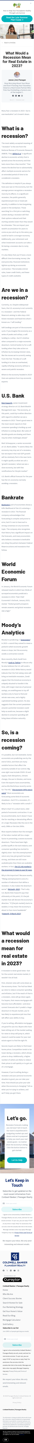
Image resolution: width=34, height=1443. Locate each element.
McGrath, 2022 (14, 889)
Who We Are (8, 1294)
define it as (16, 153)
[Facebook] (3, 1271)
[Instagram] (18, 1271)
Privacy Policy (17, 1402)
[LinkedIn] (11, 1271)
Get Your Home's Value (12, 1311)
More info (22, 1434)
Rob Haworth (7, 403)
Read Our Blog (9, 1315)
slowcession (25, 640)
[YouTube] (14, 1271)
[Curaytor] (12, 1281)
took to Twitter (14, 662)
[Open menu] (31, 27)
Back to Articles (9, 43)
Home (5, 1290)
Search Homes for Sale (12, 1302)
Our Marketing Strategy (13, 1307)
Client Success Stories (12, 1298)
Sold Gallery (8, 1324)
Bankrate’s (6, 505)
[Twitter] (7, 1271)
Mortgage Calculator (12, 1320)
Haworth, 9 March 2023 (11, 913)
